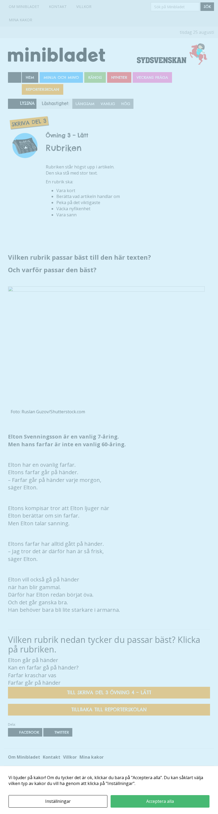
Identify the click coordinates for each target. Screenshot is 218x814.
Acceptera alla (160, 801)
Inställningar (58, 801)
